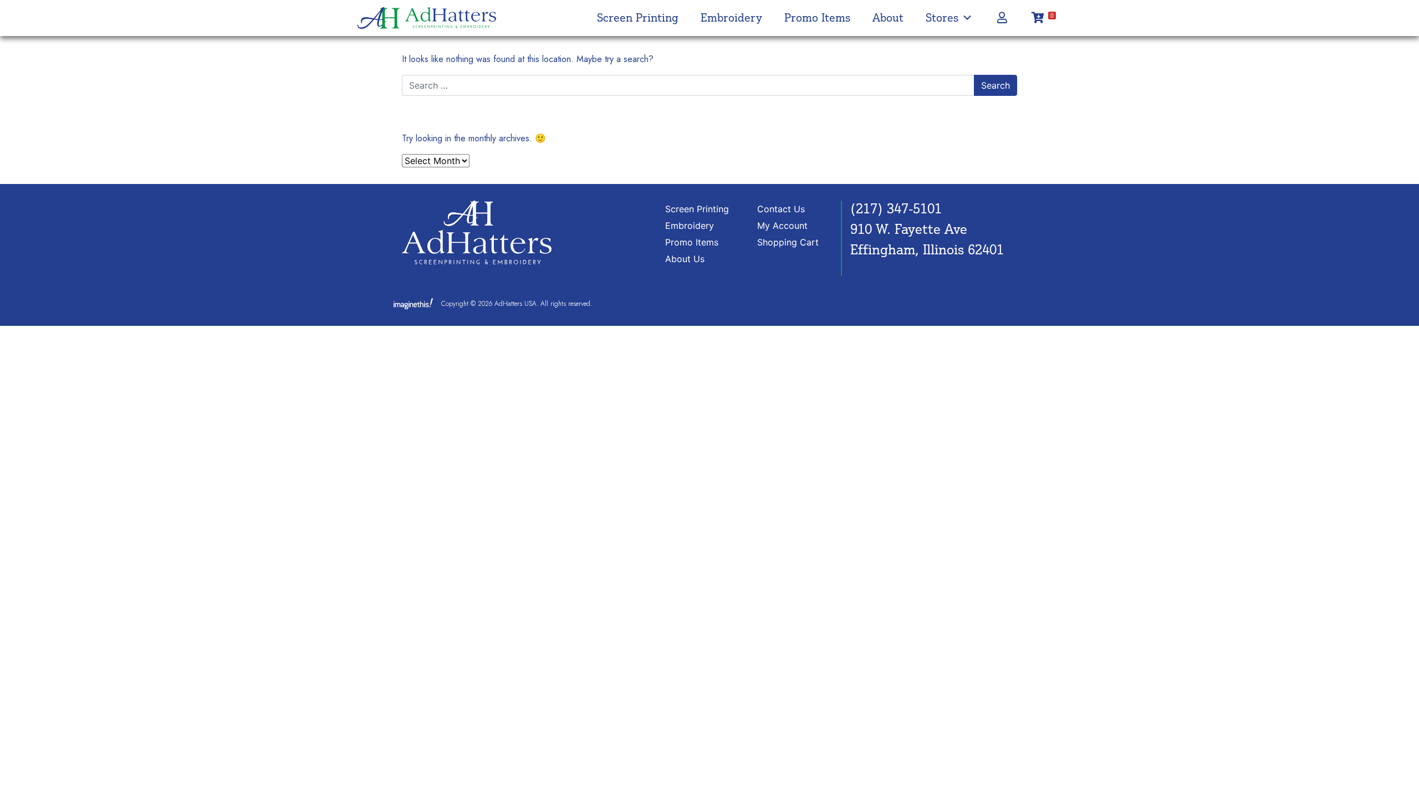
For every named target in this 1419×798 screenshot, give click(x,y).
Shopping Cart (788, 242)
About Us (685, 258)
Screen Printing (637, 17)
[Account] (1001, 18)
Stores (942, 17)
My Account (782, 225)
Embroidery (731, 17)
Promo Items (817, 17)
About (888, 17)
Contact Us (781, 208)
